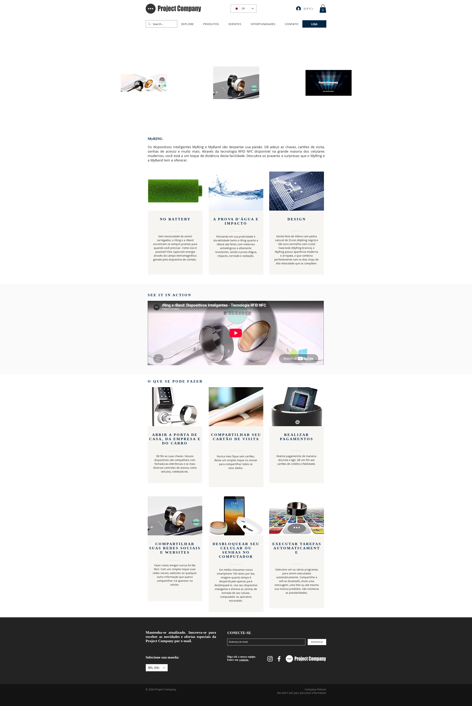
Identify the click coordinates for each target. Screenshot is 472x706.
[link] (322, 8)
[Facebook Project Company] (279, 658)
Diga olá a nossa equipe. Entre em (241, 658)
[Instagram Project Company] (270, 658)
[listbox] (157, 667)
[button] (187, 24)
